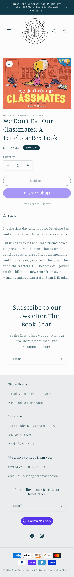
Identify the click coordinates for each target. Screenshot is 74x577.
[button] (8, 31)
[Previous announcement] (7, 7)
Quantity (9, 157)
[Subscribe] (61, 359)
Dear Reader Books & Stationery (30, 570)
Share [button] (12, 215)
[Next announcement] (66, 7)
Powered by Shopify (59, 570)
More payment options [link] (37, 203)
